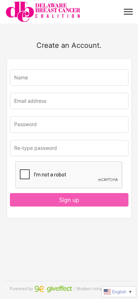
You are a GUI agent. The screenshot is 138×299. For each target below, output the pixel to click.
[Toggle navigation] (128, 11)
